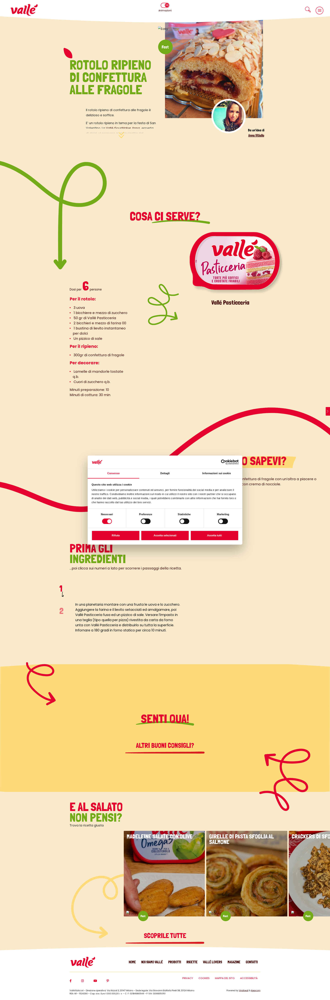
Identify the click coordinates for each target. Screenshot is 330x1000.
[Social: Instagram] (87, 982)
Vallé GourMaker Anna (122, 128)
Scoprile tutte (165, 936)
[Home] (24, 10)
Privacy (187, 978)
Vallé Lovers (212, 962)
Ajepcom (255, 990)
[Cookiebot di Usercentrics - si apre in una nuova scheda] (223, 462)
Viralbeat (243, 990)
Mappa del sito (225, 978)
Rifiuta (116, 535)
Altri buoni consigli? (165, 745)
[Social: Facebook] (75, 982)
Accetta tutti (214, 535)
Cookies (204, 978)
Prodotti (174, 962)
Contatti (252, 962)
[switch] (146, 521)
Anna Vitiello (256, 135)
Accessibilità (249, 978)
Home (132, 962)
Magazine (234, 962)
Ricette (191, 962)
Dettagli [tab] (165, 473)
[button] (307, 9)
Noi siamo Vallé (152, 962)
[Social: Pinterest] (113, 982)
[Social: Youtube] (100, 982)
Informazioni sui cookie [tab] (216, 473)
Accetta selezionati (165, 535)
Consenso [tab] (113, 473)
